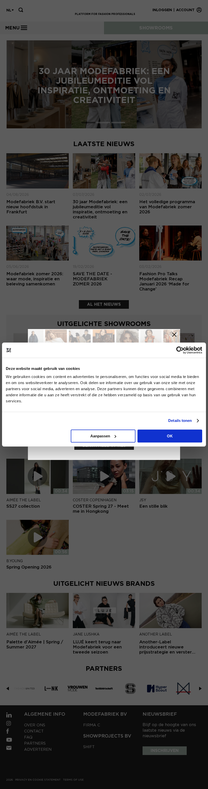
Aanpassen (100, 436)
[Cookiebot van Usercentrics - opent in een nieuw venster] (180, 350)
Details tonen (180, 420)
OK (170, 436)
